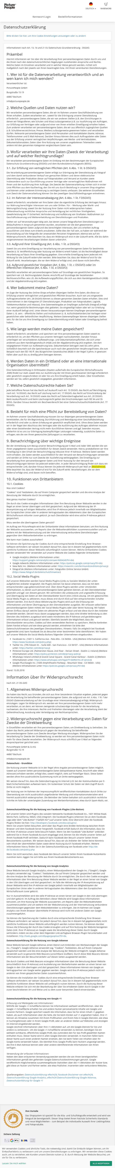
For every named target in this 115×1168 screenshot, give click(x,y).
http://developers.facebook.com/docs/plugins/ (53, 822)
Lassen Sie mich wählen (14, 1163)
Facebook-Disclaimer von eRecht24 (75, 1074)
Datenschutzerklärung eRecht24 (41, 1074)
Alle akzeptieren (101, 1163)
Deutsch (90, 8)
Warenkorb (105, 8)
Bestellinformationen (70, 16)
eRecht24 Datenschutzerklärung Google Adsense (71, 1077)
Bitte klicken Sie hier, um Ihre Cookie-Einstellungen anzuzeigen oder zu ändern (46, 35)
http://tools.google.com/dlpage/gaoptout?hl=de (42, 936)
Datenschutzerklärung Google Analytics (26, 1077)
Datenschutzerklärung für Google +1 (25, 1080)
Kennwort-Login (42, 16)
